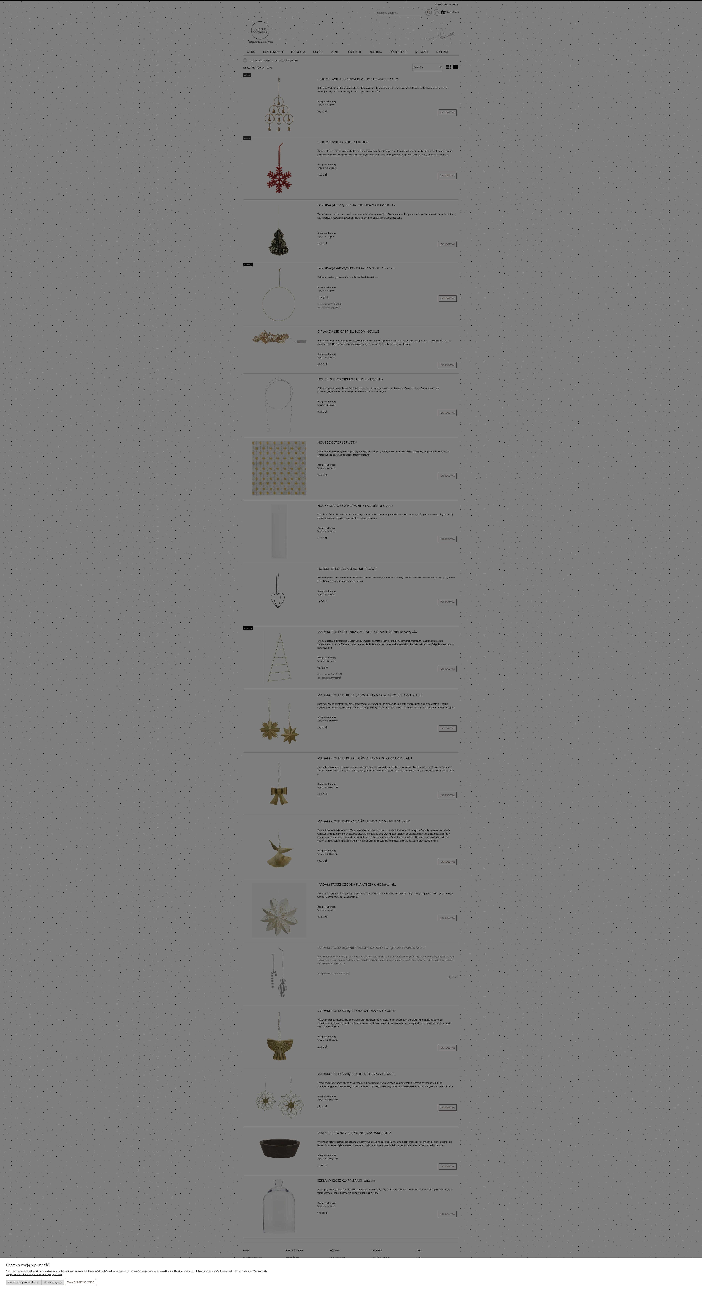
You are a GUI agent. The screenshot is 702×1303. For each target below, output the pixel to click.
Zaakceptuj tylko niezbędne (23, 1282)
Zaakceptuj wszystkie (80, 1282)
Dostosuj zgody (53, 1282)
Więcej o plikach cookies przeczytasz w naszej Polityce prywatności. (34, 1274)
